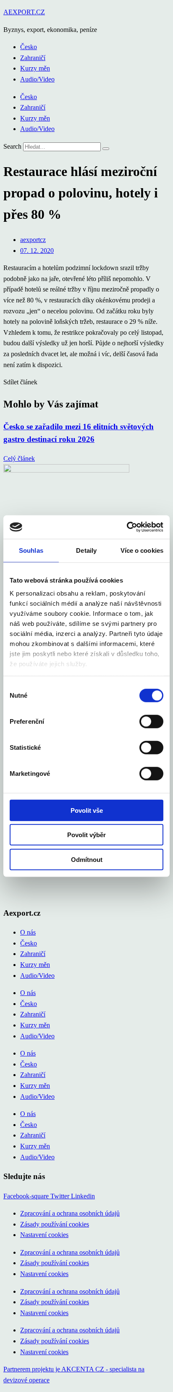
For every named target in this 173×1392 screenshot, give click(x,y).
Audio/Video (37, 79)
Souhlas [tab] (31, 550)
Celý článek (19, 458)
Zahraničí (32, 57)
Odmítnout (86, 859)
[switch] (151, 721)
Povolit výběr (86, 834)
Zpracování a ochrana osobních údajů (70, 1213)
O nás (28, 932)
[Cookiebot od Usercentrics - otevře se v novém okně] (126, 527)
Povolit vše (87, 810)
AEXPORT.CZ (24, 12)
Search (12, 146)
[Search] (105, 148)
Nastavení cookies (44, 1234)
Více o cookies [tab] (142, 550)
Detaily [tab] (86, 550)
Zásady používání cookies (54, 1224)
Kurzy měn (35, 68)
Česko (28, 46)
